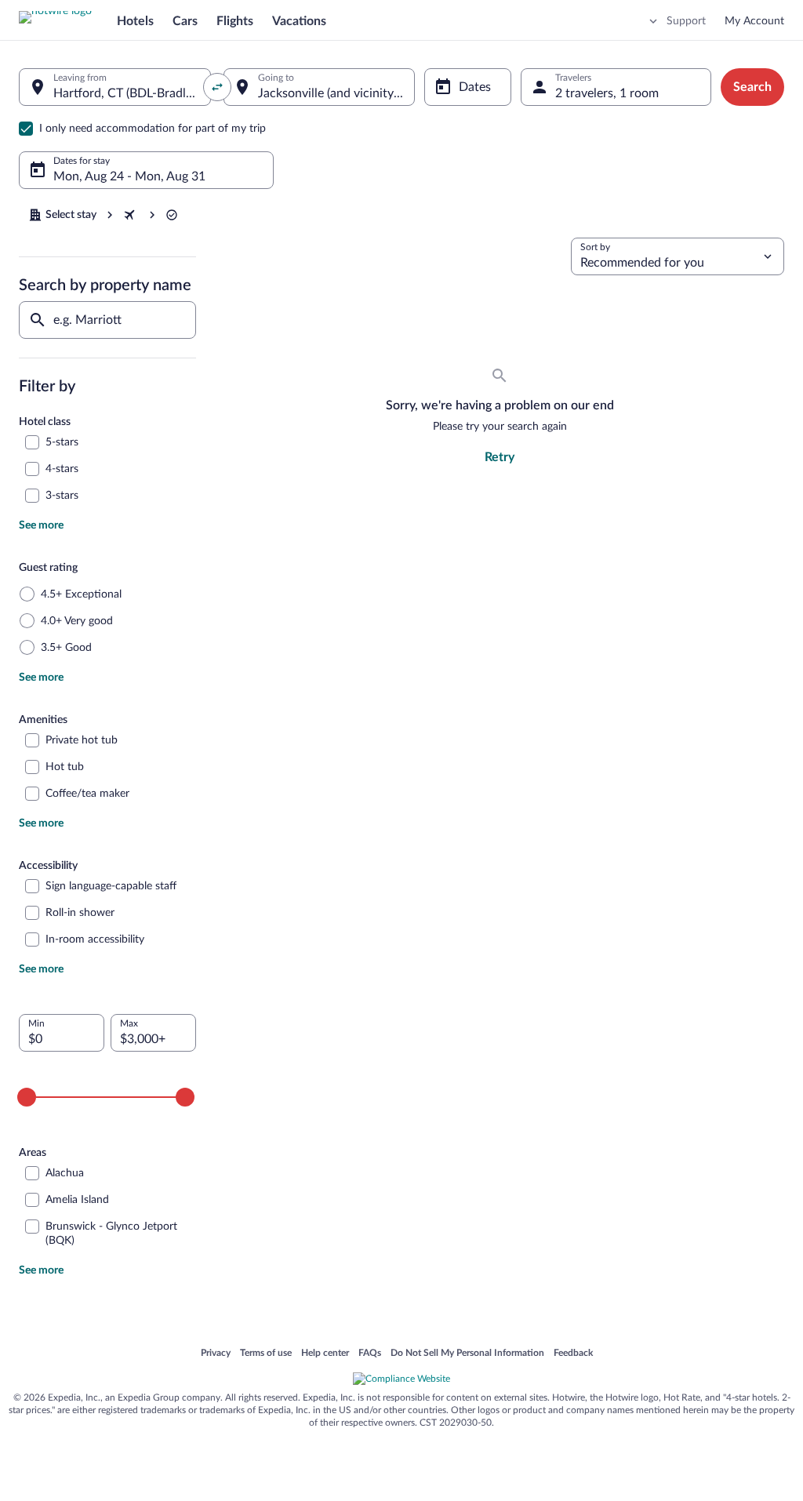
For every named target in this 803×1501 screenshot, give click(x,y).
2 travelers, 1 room (607, 93)
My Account (754, 21)
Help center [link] (325, 1353)
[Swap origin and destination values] (217, 87)
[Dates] (467, 87)
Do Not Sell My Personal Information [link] (467, 1353)
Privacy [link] (216, 1353)
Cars (185, 21)
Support (686, 21)
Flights (234, 21)
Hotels (135, 21)
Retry (499, 457)
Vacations (299, 21)
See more (41, 525)
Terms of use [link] (266, 1353)
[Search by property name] (107, 320)
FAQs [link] (369, 1353)
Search (752, 87)
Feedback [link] (573, 1353)
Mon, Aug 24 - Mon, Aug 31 (129, 176)
